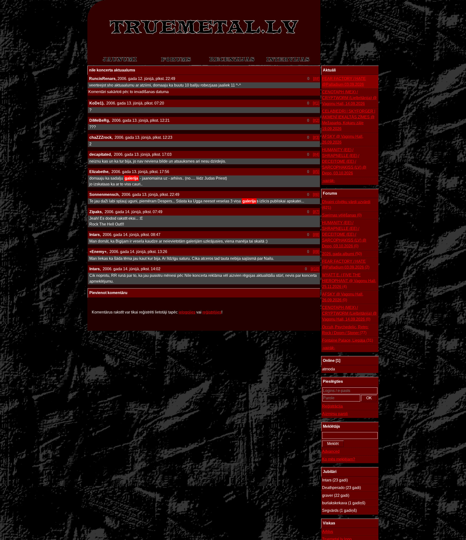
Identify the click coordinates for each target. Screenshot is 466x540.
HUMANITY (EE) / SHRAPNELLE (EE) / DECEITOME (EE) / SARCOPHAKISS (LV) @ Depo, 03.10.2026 (344, 161)
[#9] (316, 252)
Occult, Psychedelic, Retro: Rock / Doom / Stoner (345, 330)
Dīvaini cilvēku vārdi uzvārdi (346, 205)
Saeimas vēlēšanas (342, 215)
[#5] (316, 172)
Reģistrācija (332, 406)
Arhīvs (327, 532)
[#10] (315, 269)
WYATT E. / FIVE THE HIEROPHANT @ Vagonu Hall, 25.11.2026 (349, 281)
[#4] (316, 154)
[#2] (316, 120)
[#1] (316, 103)
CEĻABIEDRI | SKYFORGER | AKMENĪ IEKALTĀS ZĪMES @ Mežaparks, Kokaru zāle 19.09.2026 (348, 120)
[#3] (316, 137)
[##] (316, 79)
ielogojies (187, 312)
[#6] (316, 194)
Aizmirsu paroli (335, 414)
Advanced (331, 451)
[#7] (316, 212)
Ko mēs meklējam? (338, 459)
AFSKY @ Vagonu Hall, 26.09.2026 (342, 139)
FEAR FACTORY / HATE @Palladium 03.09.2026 (344, 82)
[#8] (316, 235)
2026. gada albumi (342, 254)
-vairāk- (328, 181)
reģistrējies (211, 312)
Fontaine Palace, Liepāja (347, 340)
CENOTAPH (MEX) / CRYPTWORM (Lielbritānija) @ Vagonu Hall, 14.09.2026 (349, 98)
